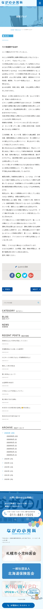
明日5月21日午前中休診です (11, 416)
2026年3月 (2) (12, 448)
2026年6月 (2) (12, 439)
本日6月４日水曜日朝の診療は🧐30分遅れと (16, 407)
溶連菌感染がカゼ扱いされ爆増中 (13, 349)
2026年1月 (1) (12, 455)
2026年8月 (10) (12, 436)
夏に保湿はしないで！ (9, 374)
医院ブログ (18, 29)
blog (7, 36)
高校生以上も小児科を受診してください (15, 340)
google (31, 275)
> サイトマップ (6, 542)
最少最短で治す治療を (9, 399)
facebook (12, 275)
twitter (24, 275)
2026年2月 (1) (12, 451)
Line (18, 275)
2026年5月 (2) (12, 442)
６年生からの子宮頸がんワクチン (13, 391)
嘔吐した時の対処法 (8, 366)
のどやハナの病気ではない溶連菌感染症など (16, 357)
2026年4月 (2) (12, 445)
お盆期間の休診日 (8, 382)
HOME (12, 29)
